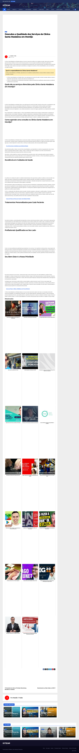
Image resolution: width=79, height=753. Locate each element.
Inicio (8, 9)
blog (6, 31)
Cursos (21, 9)
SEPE (47, 9)
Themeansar (21, 749)
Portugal (41, 9)
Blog (53, 9)
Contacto (67, 9)
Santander (28, 9)
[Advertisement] (30, 22)
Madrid (35, 9)
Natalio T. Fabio (13, 55)
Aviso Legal (48, 748)
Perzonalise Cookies (57, 748)
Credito (14, 9)
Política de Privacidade (72, 748)
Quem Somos (59, 9)
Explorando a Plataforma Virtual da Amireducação (11, 714)
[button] (73, 9)
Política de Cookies (65, 748)
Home (44, 748)
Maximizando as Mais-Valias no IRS (45, 688)
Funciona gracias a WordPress (7, 749)
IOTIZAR (6, 5)
